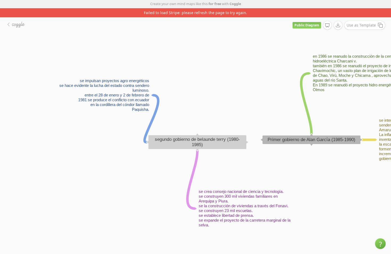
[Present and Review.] (327, 25)
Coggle (235, 4)
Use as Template (361, 25)
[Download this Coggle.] (338, 25)
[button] (380, 243)
